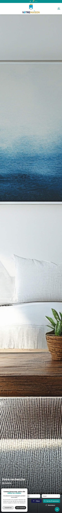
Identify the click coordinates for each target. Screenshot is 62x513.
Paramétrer (8, 507)
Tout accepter (20, 507)
